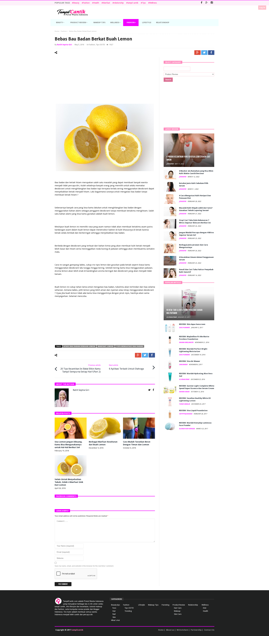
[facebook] (211, 52)
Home (57, 31)
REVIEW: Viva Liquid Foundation (193, 410)
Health (96, 3)
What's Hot (115, 620)
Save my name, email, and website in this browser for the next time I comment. (84, 566)
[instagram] (211, 2)
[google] (197, 52)
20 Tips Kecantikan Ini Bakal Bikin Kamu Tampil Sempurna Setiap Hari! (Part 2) (80, 368)
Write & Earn (182, 630)
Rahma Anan (184, 392)
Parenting (165, 605)
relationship (119, 3)
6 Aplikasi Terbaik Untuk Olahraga (126, 367)
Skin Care (177, 614)
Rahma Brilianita (186, 342)
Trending (128, 611)
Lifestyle (141, 605)
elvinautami (171, 317)
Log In (262, 7)
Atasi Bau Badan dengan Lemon (79, 346)
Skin (114, 617)
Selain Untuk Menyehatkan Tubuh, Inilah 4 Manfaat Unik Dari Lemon (69, 482)
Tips (144, 3)
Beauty (76, 3)
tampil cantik (132, 3)
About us (170, 630)
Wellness (153, 3)
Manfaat (106, 3)
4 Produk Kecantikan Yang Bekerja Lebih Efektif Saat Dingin (188, 158)
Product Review (179, 605)
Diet (204, 608)
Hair (114, 611)
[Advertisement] (105, 80)
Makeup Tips (153, 605)
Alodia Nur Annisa (187, 429)
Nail (114, 614)
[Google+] (206, 2)
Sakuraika (183, 364)
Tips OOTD (100, 45)
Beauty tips (115, 605)
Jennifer (170, 164)
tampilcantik (77, 630)
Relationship (193, 605)
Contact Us (209, 630)
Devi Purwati (184, 328)
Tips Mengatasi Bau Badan (129, 346)
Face (114, 608)
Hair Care (177, 608)
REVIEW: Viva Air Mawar (189, 361)
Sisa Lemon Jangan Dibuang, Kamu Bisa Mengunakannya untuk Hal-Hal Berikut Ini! (68, 445)
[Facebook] (201, 2)
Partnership (196, 630)
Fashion (86, 3)
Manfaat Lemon (105, 346)
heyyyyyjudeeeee (186, 414)
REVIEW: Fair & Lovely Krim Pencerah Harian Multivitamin (184, 312)
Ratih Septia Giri (64, 45)
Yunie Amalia (184, 404)
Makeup (177, 611)
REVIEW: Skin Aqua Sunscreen (192, 324)
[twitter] (204, 52)
